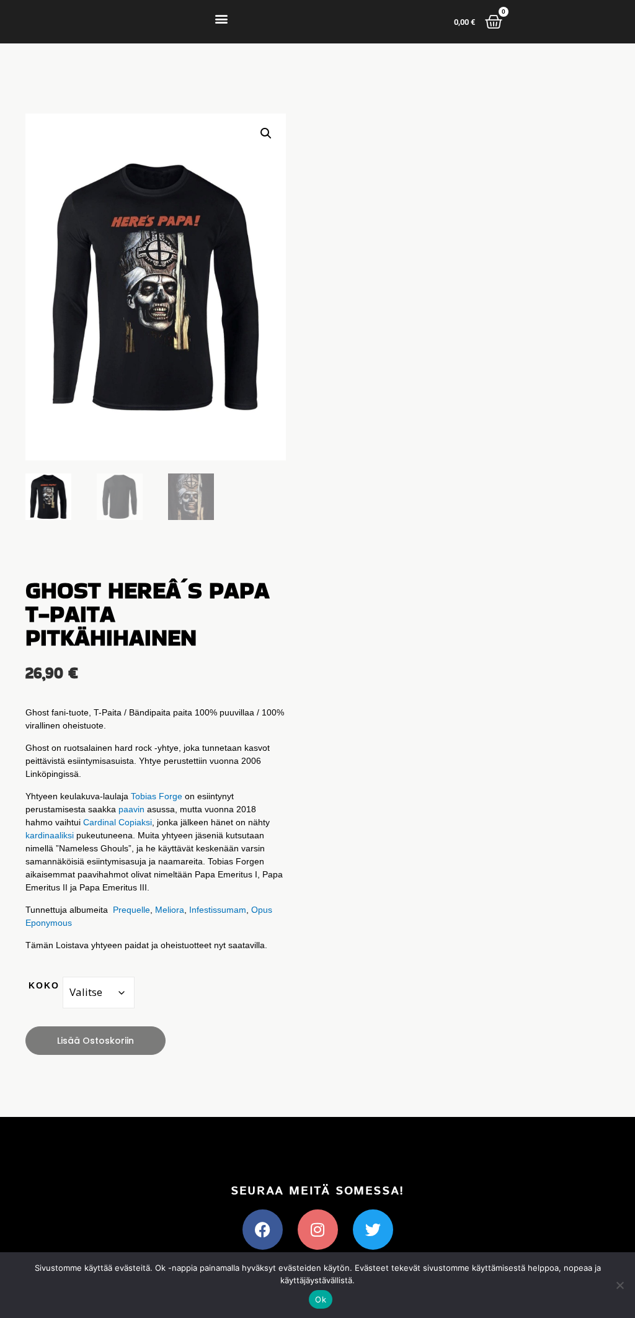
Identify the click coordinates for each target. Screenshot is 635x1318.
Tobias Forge (156, 796)
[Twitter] (373, 1229)
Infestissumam (217, 910)
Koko (44, 985)
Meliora (169, 910)
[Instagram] (318, 1229)
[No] (619, 1285)
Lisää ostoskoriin (95, 1040)
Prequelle (131, 910)
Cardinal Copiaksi (117, 822)
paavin (131, 809)
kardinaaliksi (49, 835)
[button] (221, 19)
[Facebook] (262, 1229)
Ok (320, 1299)
